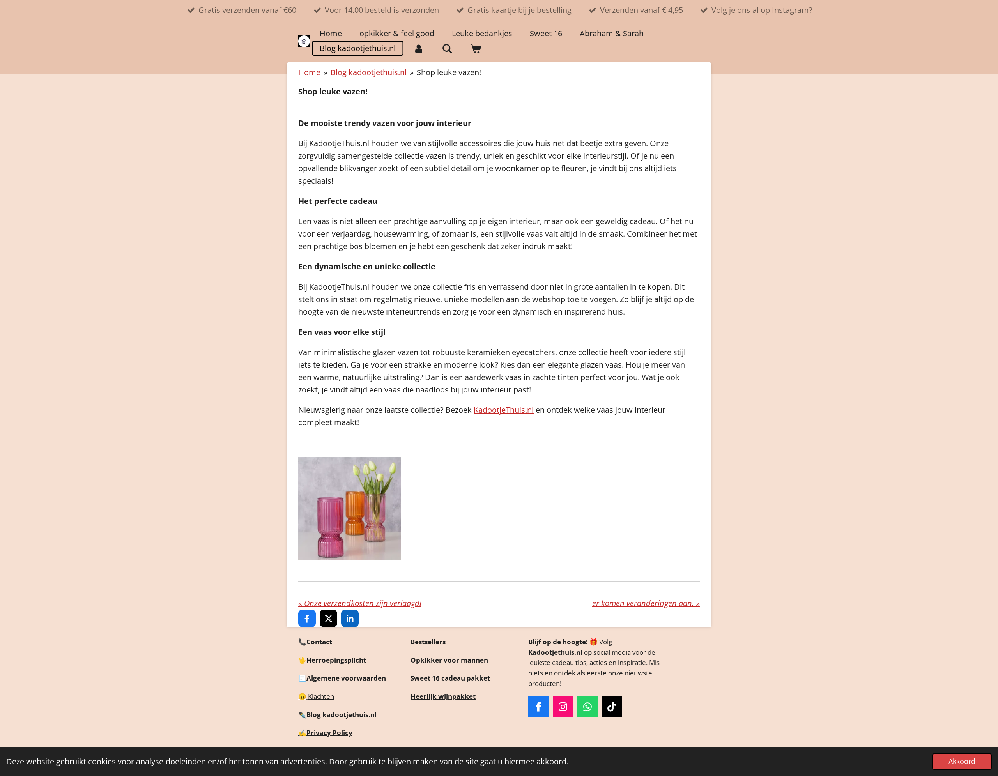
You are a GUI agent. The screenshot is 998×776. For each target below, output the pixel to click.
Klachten (321, 696)
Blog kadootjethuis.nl (369, 72)
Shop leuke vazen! (449, 72)
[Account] (418, 49)
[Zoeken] (447, 49)
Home (309, 72)
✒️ (302, 714)
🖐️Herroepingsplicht (332, 660)
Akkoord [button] (961, 761)
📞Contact (315, 641)
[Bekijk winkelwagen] (475, 49)
